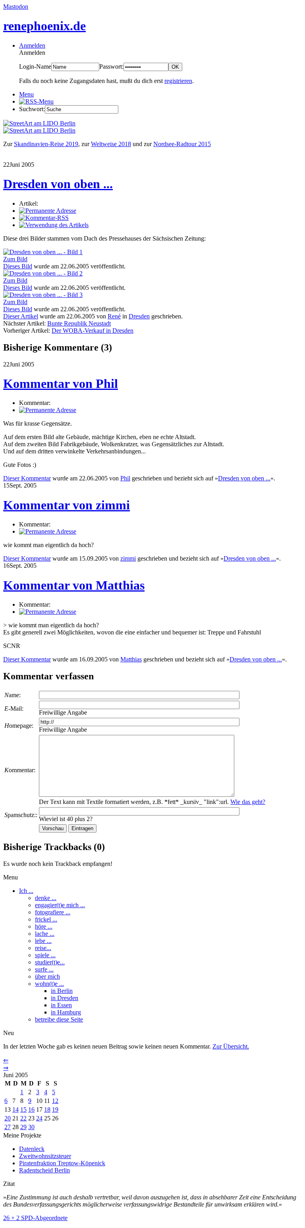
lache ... (44, 933)
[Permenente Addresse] (47, 410)
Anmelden (32, 45)
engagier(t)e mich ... (60, 905)
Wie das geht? (247, 801)
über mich (47, 976)
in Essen (61, 1005)
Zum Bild (15, 259)
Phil (125, 478)
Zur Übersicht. (230, 1046)
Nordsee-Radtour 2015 (182, 144)
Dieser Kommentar (27, 478)
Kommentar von (60, 383)
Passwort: (111, 66)
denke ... (45, 897)
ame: (12, 695)
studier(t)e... (50, 962)
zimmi (128, 558)
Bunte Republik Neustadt (79, 323)
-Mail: (13, 708)
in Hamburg (66, 1012)
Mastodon (15, 6)
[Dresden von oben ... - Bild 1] (43, 252)
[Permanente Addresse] (47, 210)
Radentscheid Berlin (44, 1170)
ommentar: (19, 770)
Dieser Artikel (20, 316)
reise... (43, 948)
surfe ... (44, 969)
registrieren (178, 80)
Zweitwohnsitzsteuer (45, 1156)
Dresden (139, 316)
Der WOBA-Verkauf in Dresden (92, 330)
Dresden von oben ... (58, 184)
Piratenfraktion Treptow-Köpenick (62, 1163)
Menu (26, 94)
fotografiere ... (52, 912)
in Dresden (64, 998)
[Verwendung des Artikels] (54, 225)
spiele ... (45, 955)
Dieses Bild (17, 266)
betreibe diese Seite (59, 1019)
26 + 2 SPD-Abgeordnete (35, 1218)
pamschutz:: (20, 815)
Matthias (131, 659)
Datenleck (31, 1148)
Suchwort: (32, 109)
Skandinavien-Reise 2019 (46, 144)
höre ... (43, 926)
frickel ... (46, 919)
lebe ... (43, 940)
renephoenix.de (44, 26)
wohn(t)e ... (49, 983)
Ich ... (26, 890)
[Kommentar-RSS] (44, 217)
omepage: (18, 725)
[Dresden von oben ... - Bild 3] (43, 294)
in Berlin (62, 990)
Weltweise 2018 (111, 144)
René (114, 316)
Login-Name (35, 66)
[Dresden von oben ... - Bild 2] (43, 273)
